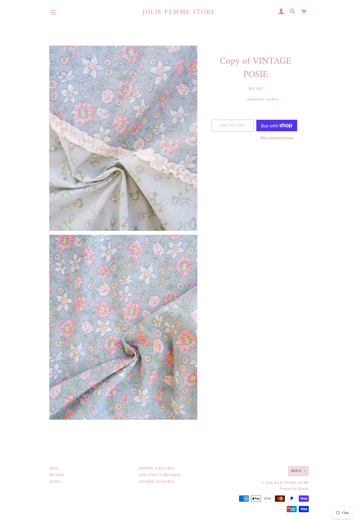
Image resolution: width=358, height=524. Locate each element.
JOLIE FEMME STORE (179, 12)
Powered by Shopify (294, 488)
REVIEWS (56, 475)
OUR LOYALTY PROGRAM (159, 475)
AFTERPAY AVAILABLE (156, 482)
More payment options (276, 138)
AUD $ (296, 471)
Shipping (238, 99)
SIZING (55, 482)
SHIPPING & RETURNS (156, 468)
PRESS (54, 468)
